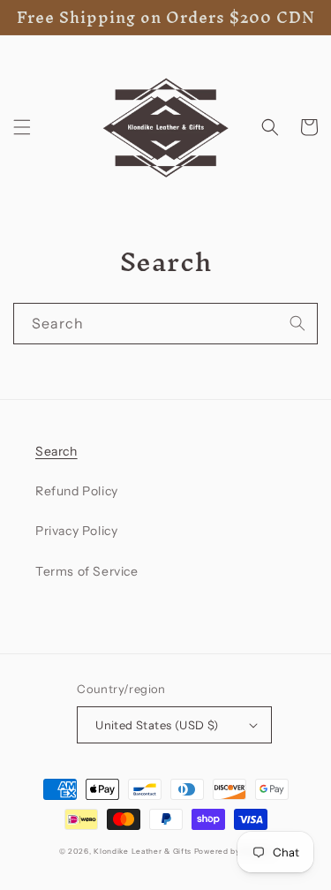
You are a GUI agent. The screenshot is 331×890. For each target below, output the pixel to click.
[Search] (297, 323)
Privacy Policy (76, 531)
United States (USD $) (156, 725)
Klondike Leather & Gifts (143, 851)
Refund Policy (76, 491)
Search (56, 451)
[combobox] (165, 323)
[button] (22, 127)
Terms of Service (87, 571)
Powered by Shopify (233, 851)
